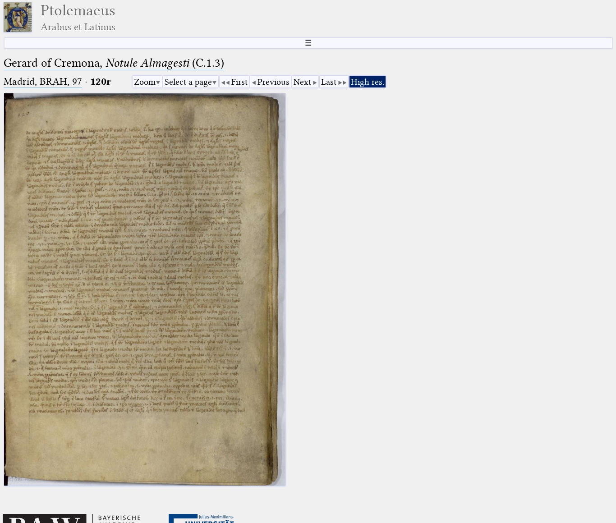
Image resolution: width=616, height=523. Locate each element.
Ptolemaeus (78, 17)
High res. (367, 82)
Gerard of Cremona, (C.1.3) (114, 63)
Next (302, 82)
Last (328, 82)
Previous (273, 82)
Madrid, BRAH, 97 (43, 81)
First (239, 82)
